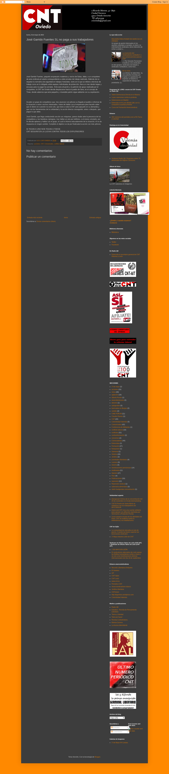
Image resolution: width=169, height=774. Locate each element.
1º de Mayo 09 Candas (120, 743)
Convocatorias (117, 441)
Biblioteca (115, 232)
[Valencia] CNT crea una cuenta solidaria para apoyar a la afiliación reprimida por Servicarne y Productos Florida (126, 512)
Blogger (97, 757)
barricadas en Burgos (119, 408)
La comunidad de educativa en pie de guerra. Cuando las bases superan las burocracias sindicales (125, 532)
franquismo (116, 449)
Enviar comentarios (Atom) (46, 221)
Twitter (114, 242)
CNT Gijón (115, 576)
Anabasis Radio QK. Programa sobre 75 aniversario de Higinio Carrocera (126, 159)
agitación (115, 395)
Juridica (114, 457)
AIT (113, 573)
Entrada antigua (95, 217)
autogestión (116, 406)
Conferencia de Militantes (121, 427)
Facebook (115, 245)
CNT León (115, 578)
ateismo (114, 403)
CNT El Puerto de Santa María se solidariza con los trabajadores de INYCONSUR (124, 505)
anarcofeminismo (118, 400)
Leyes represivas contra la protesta (124, 97)
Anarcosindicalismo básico (121, 587)
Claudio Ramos (117, 416)
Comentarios (117, 732)
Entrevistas (115, 443)
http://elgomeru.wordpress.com (123, 595)
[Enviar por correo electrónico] (62, 140)
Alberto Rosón (117, 397)
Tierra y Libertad (117, 614)
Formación (115, 446)
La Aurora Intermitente (119, 625)
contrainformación (118, 435)
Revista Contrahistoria (120, 620)
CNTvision (115, 592)
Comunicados (48, 144)
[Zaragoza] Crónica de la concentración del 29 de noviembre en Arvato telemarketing (127, 500)
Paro (113, 476)
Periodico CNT (117, 584)
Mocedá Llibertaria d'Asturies (122, 568)
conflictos (115, 433)
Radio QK (115, 607)
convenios (115, 438)
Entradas (116, 728)
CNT (42, 144)
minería (114, 465)
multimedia (115, 470)
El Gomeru (115, 570)
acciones (37, 144)
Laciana (114, 462)
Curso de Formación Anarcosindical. (125, 107)
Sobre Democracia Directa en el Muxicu (126, 95)
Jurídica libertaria (118, 589)
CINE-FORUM (117, 414)
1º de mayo (116, 387)
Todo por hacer (117, 617)
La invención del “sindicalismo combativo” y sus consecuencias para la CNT (132, 56)
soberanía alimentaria (119, 487)
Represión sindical (118, 484)
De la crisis (126, 71)
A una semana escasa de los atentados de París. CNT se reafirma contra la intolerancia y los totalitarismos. (127, 518)
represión (115, 481)
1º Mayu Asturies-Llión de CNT (122, 537)
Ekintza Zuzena (117, 622)
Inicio (66, 217)
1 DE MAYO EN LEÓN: (120, 549)
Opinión (114, 473)
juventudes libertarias (119, 460)
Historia (114, 454)
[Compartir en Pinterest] (72, 140)
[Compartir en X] (67, 140)
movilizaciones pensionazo (121, 468)
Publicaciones (117, 478)
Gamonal (115, 451)
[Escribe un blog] (64, 140)
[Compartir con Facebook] (69, 140)
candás (114, 411)
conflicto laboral (59, 144)
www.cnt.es (116, 581)
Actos (114, 392)
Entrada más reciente (34, 217)
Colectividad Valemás (119, 422)
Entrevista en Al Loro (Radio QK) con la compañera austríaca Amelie (126, 104)
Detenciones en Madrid (120, 100)
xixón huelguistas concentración (123, 489)
